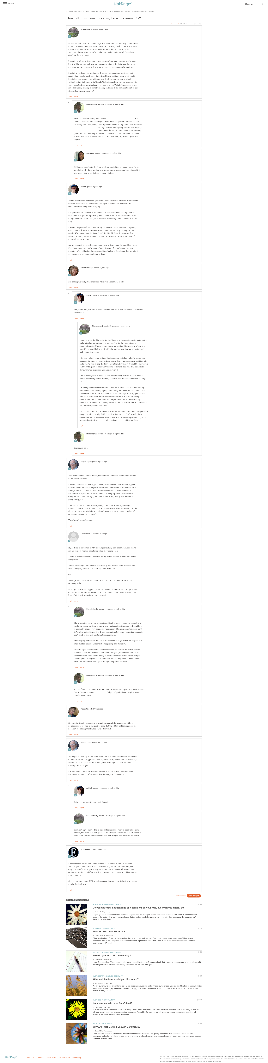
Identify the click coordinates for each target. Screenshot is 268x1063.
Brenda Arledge (87, 268)
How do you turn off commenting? (112, 955)
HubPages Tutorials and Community (108, 904)
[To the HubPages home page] (11, 1057)
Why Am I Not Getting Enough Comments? (116, 1027)
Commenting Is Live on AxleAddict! (112, 1003)
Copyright (40, 1058)
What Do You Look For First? (109, 931)
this (122, 105)
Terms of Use (52, 1058)
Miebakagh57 (91, 105)
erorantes (90, 153)
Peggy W (84, 709)
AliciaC (84, 187)
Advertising (76, 1058)
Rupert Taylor (86, 462)
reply (70, 96)
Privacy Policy (64, 1058)
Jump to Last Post (173, 24)
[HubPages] (123, 4)
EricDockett (85, 849)
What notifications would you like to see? (116, 979)
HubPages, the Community (104, 928)
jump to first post (180, 896)
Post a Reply (194, 896)
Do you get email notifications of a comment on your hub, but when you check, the (138, 907)
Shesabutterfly (87, 29)
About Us (30, 1058)
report (76, 96)
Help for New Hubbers (102, 1023)
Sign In (249, 4)
